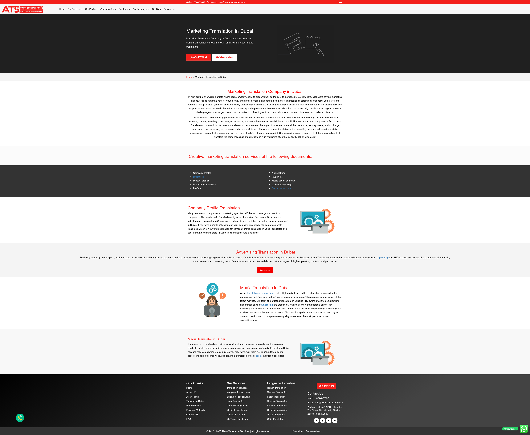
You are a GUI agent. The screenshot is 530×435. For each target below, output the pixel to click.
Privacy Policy (298, 431)
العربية (340, 2)
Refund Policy (193, 405)
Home (62, 9)
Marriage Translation (237, 419)
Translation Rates (195, 401)
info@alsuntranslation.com (232, 2)
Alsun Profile (192, 396)
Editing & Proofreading (238, 396)
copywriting (383, 257)
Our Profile (90, 9)
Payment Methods (195, 410)
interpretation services (238, 392)
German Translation (277, 392)
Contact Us (169, 9)
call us (259, 355)
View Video (226, 57)
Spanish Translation (277, 405)
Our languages (140, 9)
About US (191, 392)
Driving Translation (236, 414)
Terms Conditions (313, 431)
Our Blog (156, 9)
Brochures (198, 176)
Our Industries (107, 9)
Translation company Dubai (261, 293)
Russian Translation (277, 401)
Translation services (237, 387)
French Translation (276, 387)
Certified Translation (237, 405)
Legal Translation (235, 401)
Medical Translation (237, 410)
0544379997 (199, 2)
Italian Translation (276, 396)
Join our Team (326, 385)
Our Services (74, 9)
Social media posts (282, 188)
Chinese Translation (277, 410)
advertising (267, 304)
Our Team (124, 9)
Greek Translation (276, 414)
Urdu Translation (275, 419)
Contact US (192, 414)
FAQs (189, 419)
